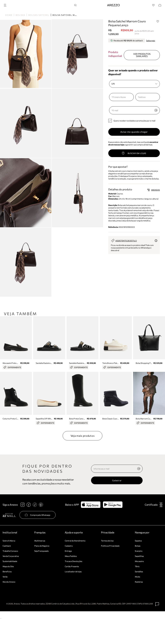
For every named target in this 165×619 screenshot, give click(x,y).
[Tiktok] (35, 505)
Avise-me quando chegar (134, 131)
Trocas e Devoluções (73, 561)
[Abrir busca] (75, 5)
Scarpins (138, 551)
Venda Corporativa (11, 556)
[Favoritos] (153, 5)
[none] (139, 469)
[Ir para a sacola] (160, 5)
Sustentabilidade (10, 561)
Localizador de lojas (73, 571)
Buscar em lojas (137, 153)
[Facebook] (29, 505)
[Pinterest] (41, 505)
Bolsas (20, 15)
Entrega (68, 551)
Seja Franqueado (41, 551)
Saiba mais (150, 40)
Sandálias (139, 571)
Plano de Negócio (41, 546)
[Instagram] (22, 505)
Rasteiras (139, 582)
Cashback (7, 546)
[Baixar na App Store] (90, 504)
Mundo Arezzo (9, 582)
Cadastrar (117, 480)
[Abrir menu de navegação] (6, 4)
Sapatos (138, 540)
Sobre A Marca (9, 540)
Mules (137, 576)
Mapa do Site (8, 566)
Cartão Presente (72, 566)
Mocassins (139, 561)
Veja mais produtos (83, 435)
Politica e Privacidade (110, 546)
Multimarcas (39, 540)
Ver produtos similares (141, 55)
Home (8, 15)
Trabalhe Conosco (10, 551)
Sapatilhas (139, 556)
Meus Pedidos (71, 556)
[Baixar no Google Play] (112, 504)
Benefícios (7, 571)
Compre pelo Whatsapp (40, 515)
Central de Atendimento (75, 540)
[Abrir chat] (157, 604)
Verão (5, 576)
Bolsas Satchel (38, 15)
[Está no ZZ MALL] (9, 515)
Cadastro (69, 546)
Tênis (137, 566)
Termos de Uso (107, 540)
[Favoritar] (158, 21)
